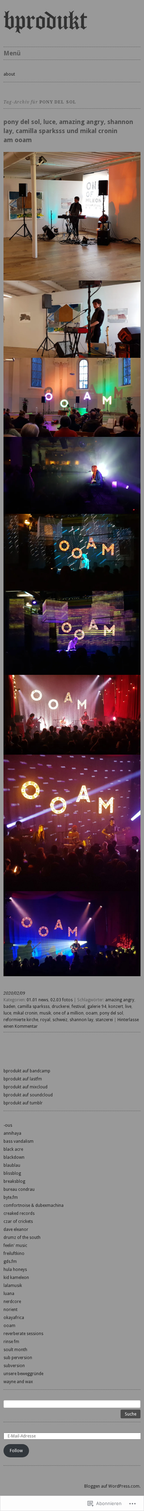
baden (9, 1006)
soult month (15, 1349)
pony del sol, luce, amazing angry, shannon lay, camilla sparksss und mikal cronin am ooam (68, 131)
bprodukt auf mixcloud (25, 1087)
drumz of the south (22, 1237)
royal (45, 1019)
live (128, 1006)
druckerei (61, 1006)
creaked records (19, 1213)
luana (8, 1293)
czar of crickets (18, 1221)
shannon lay (81, 1019)
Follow (16, 1450)
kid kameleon (16, 1277)
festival (78, 1006)
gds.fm (10, 1261)
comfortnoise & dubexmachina (33, 1205)
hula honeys (15, 1269)
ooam (92, 1013)
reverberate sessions (23, 1333)
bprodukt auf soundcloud (28, 1095)
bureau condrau (19, 1189)
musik (45, 1013)
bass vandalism (18, 1141)
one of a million (68, 1013)
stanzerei (104, 1019)
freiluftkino (13, 1253)
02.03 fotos (61, 999)
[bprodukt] (72, 21)
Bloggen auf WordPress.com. (112, 1486)
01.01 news (37, 999)
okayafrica (13, 1317)
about (9, 74)
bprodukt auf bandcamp (26, 1071)
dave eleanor (15, 1229)
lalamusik (12, 1285)
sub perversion (17, 1357)
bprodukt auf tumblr (23, 1103)
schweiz (59, 1019)
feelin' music (15, 1245)
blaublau (11, 1165)
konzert (115, 1006)
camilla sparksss (33, 1006)
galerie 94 (96, 1006)
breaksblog (14, 1181)
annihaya (12, 1133)
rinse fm (11, 1341)
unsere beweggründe (23, 1373)
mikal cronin (25, 1013)
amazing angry (119, 999)
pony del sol (111, 1013)
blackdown (13, 1157)
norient (10, 1309)
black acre (13, 1149)
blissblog (12, 1173)
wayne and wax (18, 1381)
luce (7, 1013)
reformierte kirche (20, 1019)
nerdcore (12, 1301)
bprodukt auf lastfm (22, 1079)
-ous (7, 1125)
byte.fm (10, 1197)
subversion (14, 1365)
